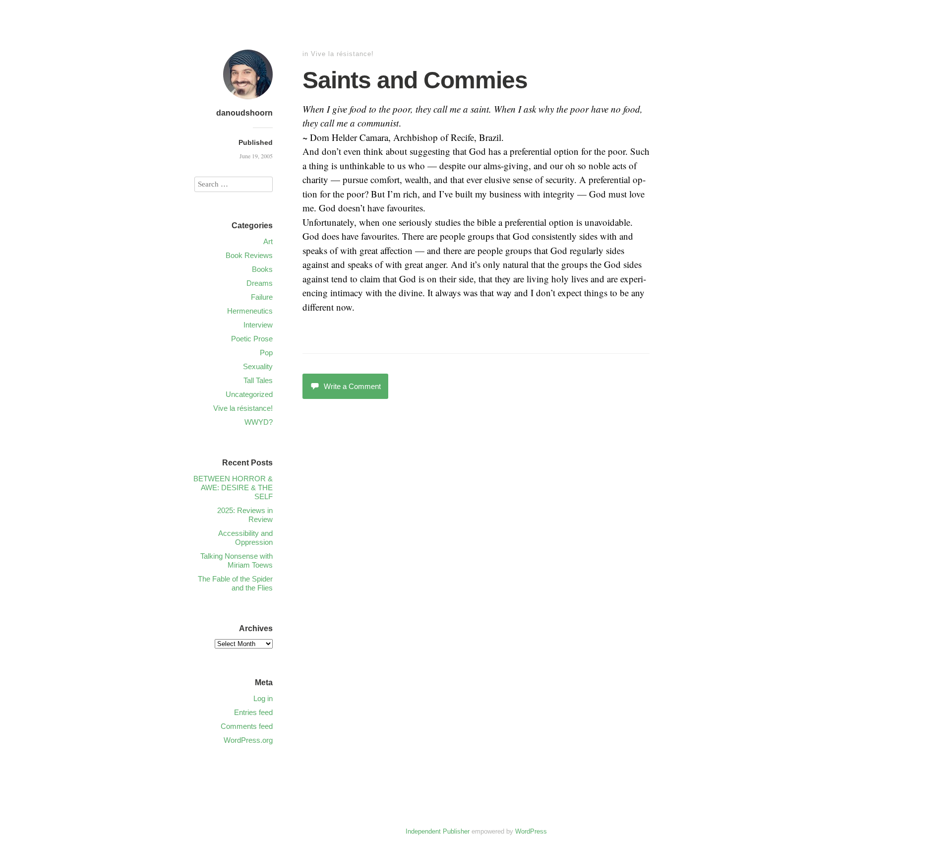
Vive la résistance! (342, 54)
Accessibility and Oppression (245, 537)
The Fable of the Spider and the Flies (235, 583)
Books (262, 269)
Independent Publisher (438, 831)
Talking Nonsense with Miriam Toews (236, 560)
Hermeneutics (250, 311)
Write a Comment (352, 386)
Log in (263, 698)
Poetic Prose (252, 338)
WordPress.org (248, 740)
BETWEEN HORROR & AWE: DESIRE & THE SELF (233, 487)
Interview (258, 325)
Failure (262, 297)
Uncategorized (249, 394)
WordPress (531, 831)
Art (268, 241)
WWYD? (258, 422)
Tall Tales (258, 380)
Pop (266, 352)
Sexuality (258, 366)
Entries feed (253, 712)
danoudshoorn (244, 113)
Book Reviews (249, 255)
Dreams (259, 283)
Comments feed (247, 726)
